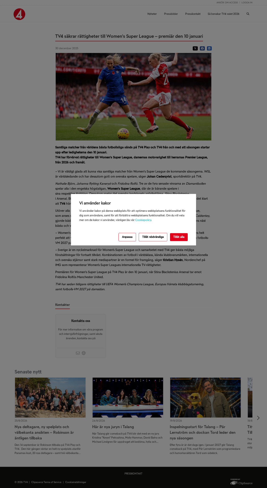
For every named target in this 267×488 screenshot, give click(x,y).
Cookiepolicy (143, 220)
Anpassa (127, 237)
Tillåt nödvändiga (153, 237)
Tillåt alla (178, 237)
